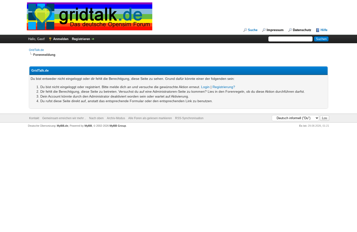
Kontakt (34, 118)
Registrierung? (223, 87)
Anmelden (60, 39)
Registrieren (81, 39)
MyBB (88, 125)
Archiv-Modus (116, 118)
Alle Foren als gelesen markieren (150, 118)
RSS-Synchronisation (189, 118)
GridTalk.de (36, 50)
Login (205, 87)
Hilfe (324, 30)
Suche (252, 30)
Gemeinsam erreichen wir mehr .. (64, 118)
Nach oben (96, 118)
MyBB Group (118, 125)
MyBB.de (62, 125)
